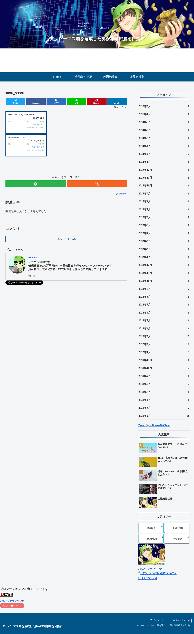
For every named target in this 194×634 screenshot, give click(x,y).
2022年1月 (164, 352)
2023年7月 (164, 209)
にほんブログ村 (147, 578)
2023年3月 (164, 241)
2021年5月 (164, 392)
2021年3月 (164, 408)
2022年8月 (164, 297)
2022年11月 (164, 273)
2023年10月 (164, 185)
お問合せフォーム (181, 620)
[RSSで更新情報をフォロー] (97, 183)
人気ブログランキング (150, 568)
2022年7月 (164, 304)
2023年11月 (164, 177)
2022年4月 (164, 328)
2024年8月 (164, 122)
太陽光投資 (155, 538)
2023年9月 (164, 193)
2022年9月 (164, 289)
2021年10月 (164, 368)
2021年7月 (164, 384)
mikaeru (33, 257)
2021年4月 (164, 400)
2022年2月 (164, 344)
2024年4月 (164, 146)
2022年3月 (164, 336)
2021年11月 (164, 360)
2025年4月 (164, 114)
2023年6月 (164, 217)
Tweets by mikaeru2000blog (154, 425)
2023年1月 (164, 257)
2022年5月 (164, 320)
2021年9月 (164, 376)
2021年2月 (164, 416)
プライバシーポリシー (159, 620)
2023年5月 (164, 225)
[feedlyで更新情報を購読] (35, 183)
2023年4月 (164, 233)
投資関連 (181, 538)
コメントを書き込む (66, 239)
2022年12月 (164, 265)
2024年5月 (164, 138)
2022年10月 (164, 281)
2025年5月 (164, 106)
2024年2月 (164, 154)
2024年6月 (164, 130)
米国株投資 (180, 527)
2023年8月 (164, 201)
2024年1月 (164, 162)
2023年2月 (164, 249)
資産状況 (155, 527)
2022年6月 (164, 312)
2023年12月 (164, 170)
